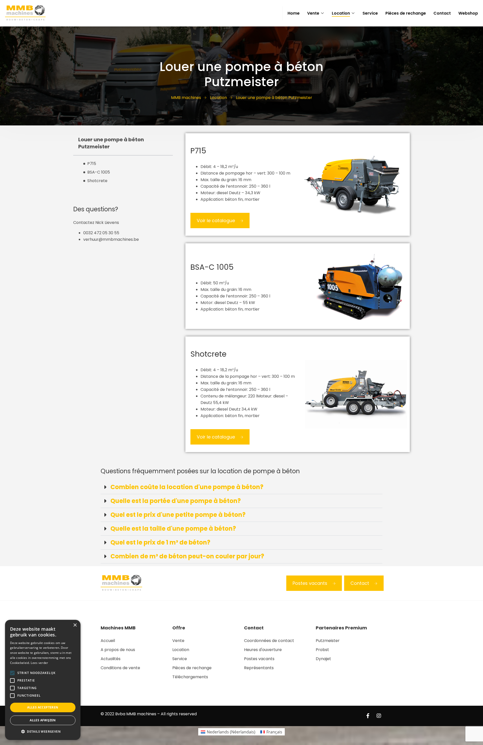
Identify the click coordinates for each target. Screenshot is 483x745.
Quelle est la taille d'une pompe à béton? (173, 528)
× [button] (75, 625)
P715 (91, 163)
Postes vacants (310, 583)
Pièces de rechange (405, 13)
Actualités (110, 659)
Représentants (259, 668)
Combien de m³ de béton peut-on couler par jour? (187, 556)
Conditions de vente (120, 668)
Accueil (108, 641)
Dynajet (323, 659)
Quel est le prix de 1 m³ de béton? (160, 542)
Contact (442, 13)
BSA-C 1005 (98, 172)
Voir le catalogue (216, 220)
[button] (241, 487)
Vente (313, 13)
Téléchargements (190, 677)
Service (370, 13)
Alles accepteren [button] (42, 707)
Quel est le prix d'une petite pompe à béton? (178, 515)
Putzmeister (328, 641)
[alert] (42, 680)
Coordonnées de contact (269, 641)
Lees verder (39, 663)
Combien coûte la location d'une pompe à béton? (186, 487)
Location (341, 13)
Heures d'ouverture (263, 650)
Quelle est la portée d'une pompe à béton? (175, 501)
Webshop (468, 13)
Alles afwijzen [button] (43, 720)
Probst (322, 650)
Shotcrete (97, 181)
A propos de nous (118, 650)
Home (294, 13)
